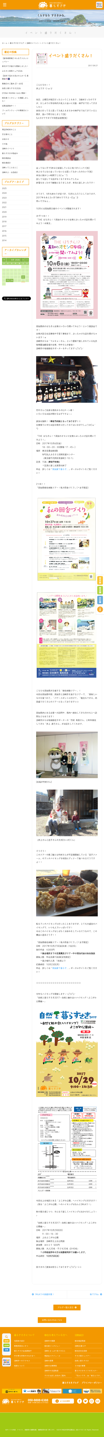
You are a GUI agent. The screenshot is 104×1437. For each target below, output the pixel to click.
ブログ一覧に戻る (65, 1307)
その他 (4, 144)
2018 (4, 222)
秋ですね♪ (95, 1294)
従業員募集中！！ (9, 106)
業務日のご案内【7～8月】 (13, 84)
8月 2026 (15, 260)
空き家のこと (7, 134)
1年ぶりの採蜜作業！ (44, 1294)
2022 (4, 203)
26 (11, 281)
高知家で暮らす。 (60, 469)
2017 (4, 226)
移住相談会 (6, 158)
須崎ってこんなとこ (10, 168)
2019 (4, 217)
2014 (4, 240)
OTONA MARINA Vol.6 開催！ (14, 93)
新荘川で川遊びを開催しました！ (15, 66)
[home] (52, 5)
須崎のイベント (8, 149)
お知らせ (5, 139)
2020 (4, 212)
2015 (4, 236)
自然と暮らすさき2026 (11, 88)
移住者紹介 (6, 163)
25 (7, 281)
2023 (4, 198)
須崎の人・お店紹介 (10, 172)
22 (23, 277)
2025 (4, 188)
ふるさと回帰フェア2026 (12, 71)
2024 (4, 193)
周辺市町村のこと (9, 130)
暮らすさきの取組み (10, 153)
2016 (4, 231)
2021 (4, 207)
